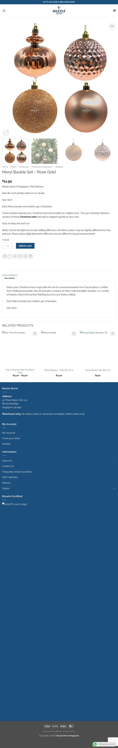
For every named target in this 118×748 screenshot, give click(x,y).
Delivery (6, 482)
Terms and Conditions (52, 731)
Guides (5, 488)
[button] (4, 10)
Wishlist (6, 444)
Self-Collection (10, 477)
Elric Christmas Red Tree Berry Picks (20, 371)
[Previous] (8, 79)
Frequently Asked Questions (17, 471)
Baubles (59, 167)
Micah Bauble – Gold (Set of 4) (59, 370)
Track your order (11, 438)
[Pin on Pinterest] (25, 256)
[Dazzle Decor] (59, 11)
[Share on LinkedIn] (30, 256)
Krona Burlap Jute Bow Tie (97, 370)
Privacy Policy (69, 731)
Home (5, 167)
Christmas (23, 167)
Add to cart (25, 245)
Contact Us (8, 466)
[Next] (110, 79)
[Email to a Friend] (20, 256)
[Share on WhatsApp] (4, 256)
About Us (7, 460)
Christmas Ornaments (42, 167)
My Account (8, 433)
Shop (13, 167)
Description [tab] (9, 278)
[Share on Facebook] (10, 256)
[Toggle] (114, 460)
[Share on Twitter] (15, 256)
